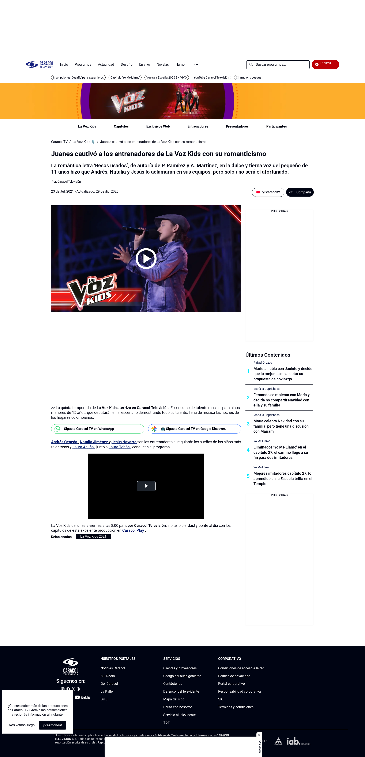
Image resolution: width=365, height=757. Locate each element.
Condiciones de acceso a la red (241, 668)
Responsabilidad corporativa (239, 691)
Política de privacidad (234, 676)
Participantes (276, 126)
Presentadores (237, 126)
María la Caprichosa (266, 388)
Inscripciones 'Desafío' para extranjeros (78, 77)
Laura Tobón (120, 447)
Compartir (303, 192)
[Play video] (146, 258)
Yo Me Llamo (261, 441)
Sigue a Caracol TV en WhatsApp (89, 429)
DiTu (104, 699)
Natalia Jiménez (94, 442)
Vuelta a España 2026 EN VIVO (166, 77)
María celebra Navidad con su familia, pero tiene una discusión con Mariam (281, 426)
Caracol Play (133, 530)
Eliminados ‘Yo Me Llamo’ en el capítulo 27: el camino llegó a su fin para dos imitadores (280, 452)
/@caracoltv (271, 192)
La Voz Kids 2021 (93, 536)
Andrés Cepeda (64, 442)
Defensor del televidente (181, 691)
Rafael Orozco (262, 362)
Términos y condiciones (235, 707)
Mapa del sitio (173, 699)
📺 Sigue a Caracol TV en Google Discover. (193, 429)
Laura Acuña (83, 447)
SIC (220, 699)
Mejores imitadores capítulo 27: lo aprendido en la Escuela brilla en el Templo (282, 478)
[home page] (39, 64)
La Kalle (107, 691)
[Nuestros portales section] (136, 659)
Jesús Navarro (124, 442)
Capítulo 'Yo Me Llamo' (125, 77)
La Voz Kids (87, 126)
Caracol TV (59, 142)
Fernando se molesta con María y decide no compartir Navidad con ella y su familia (281, 400)
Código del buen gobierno (182, 676)
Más (196, 64)
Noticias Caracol (113, 668)
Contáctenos (172, 684)
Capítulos (121, 126)
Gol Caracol (109, 684)
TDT (166, 722)
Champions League (248, 77)
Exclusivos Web (158, 126)
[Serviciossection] (200, 659)
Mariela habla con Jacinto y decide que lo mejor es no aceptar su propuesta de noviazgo (282, 373)
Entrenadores (198, 126)
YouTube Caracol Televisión (211, 77)
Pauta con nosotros (177, 707)
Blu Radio (108, 676)
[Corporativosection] (263, 659)
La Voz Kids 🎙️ (83, 142)
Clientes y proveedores (180, 668)
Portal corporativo (231, 684)
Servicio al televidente (179, 715)
